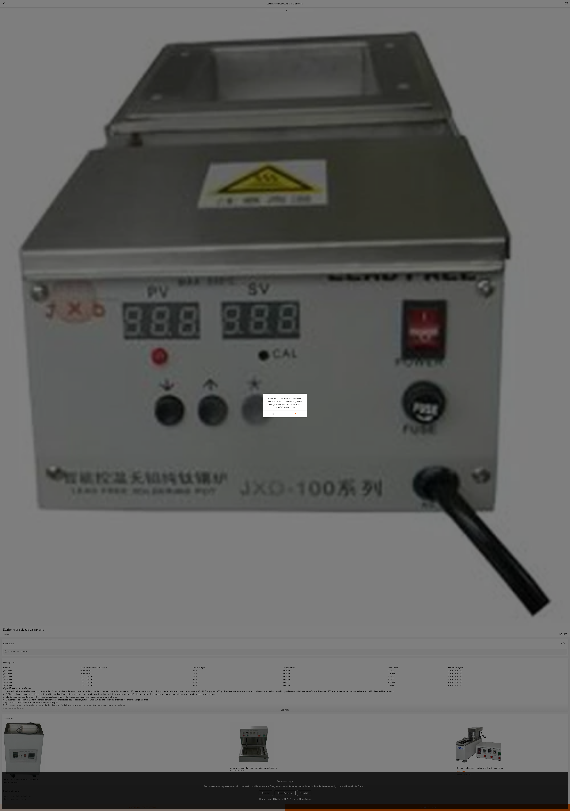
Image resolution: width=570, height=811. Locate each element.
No (274, 414)
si (296, 414)
